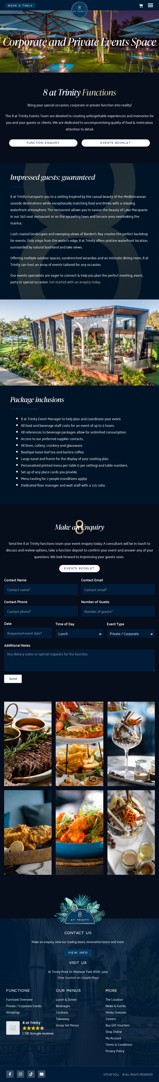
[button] (150, 5)
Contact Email (92, 579)
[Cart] (141, 6)
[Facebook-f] (10, 1074)
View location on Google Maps (78, 977)
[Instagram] (20, 1074)
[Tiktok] (31, 1074)
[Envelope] (41, 1074)
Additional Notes (17, 645)
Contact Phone (15, 601)
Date (8, 623)
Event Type (115, 623)
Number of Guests (95, 601)
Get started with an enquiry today (74, 281)
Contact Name (15, 579)
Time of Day (64, 623)
